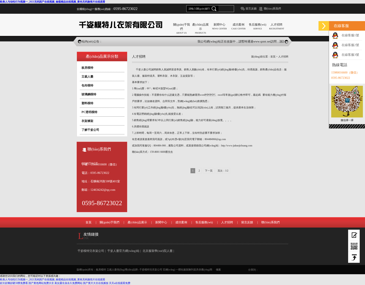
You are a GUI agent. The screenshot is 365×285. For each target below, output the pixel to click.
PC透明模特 (89, 112)
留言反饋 (251, 8)
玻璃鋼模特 (89, 94)
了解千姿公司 (90, 129)
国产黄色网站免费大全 (41, 283)
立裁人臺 (87, 76)
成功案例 (181, 222)
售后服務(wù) (204, 222)
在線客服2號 (350, 45)
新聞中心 (161, 222)
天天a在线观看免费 (119, 283)
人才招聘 (283, 56)
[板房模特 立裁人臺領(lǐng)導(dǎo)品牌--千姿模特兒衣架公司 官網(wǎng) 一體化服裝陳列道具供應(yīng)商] (122, 24)
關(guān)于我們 (109, 222)
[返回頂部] (354, 257)
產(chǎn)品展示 (137, 222)
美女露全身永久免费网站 (68, 283)
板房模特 (87, 67)
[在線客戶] (324, 26)
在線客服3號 (350, 54)
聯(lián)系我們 (272, 8)
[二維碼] (354, 246)
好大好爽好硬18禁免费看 (14, 283)
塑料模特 (87, 103)
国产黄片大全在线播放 (95, 283)
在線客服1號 (350, 35)
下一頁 (208, 170)
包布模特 (87, 85)
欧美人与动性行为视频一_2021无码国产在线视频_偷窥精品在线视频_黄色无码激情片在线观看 (52, 1)
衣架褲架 (87, 121)
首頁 (272, 56)
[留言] (354, 235)
